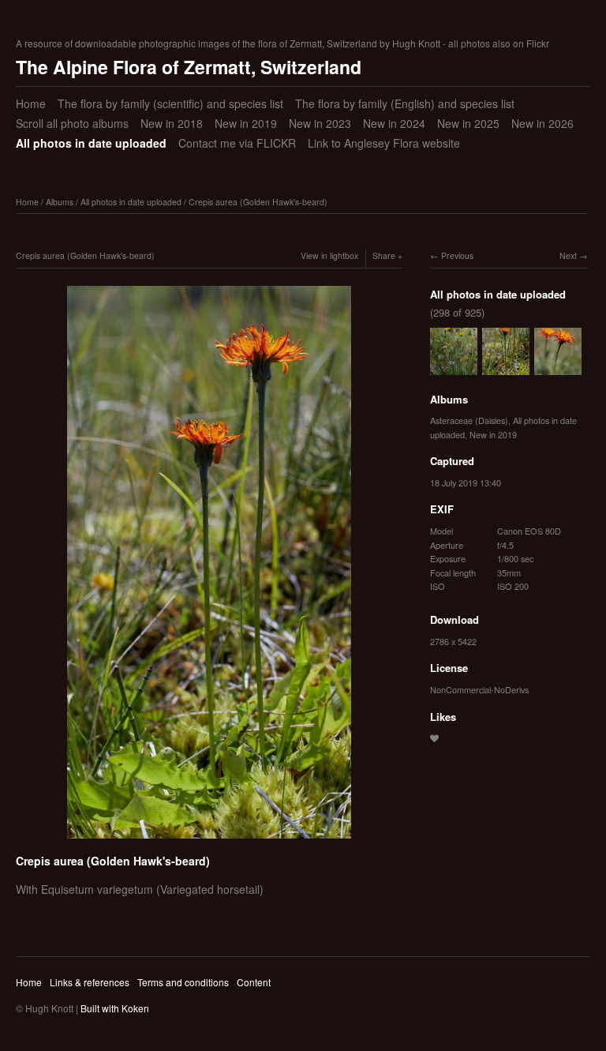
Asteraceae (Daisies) (469, 420)
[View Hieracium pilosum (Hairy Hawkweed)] (453, 367)
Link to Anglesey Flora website (384, 143)
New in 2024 (394, 123)
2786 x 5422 (453, 641)
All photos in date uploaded (91, 143)
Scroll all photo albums (72, 123)
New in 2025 (468, 123)
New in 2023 (320, 123)
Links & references (89, 982)
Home (31, 103)
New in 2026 (542, 123)
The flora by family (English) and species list (404, 103)
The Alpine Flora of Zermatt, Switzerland (188, 67)
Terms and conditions (183, 982)
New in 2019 (246, 123)
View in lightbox (329, 255)
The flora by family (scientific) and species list (170, 103)
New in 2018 (171, 123)
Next (568, 255)
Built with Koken (114, 1008)
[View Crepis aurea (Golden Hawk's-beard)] (558, 367)
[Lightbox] (209, 841)
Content (254, 982)
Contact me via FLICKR (237, 143)
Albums (59, 202)
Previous (457, 255)
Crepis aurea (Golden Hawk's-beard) (258, 202)
